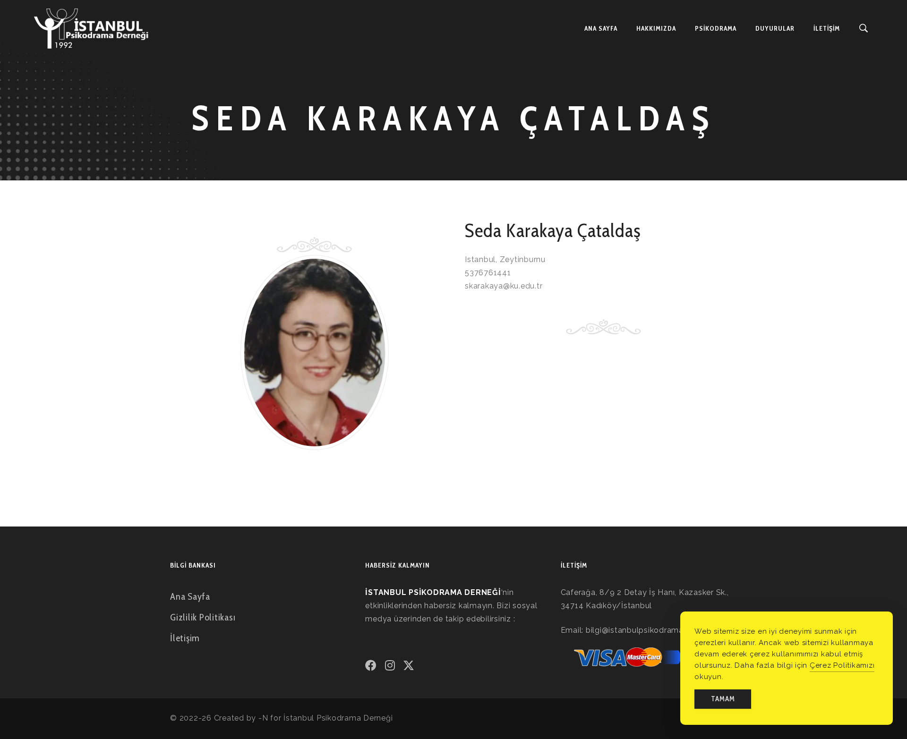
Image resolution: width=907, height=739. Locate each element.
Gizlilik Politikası (202, 617)
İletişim (185, 638)
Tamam (723, 699)
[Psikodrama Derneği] (91, 28)
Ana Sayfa (190, 596)
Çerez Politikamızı (842, 665)
